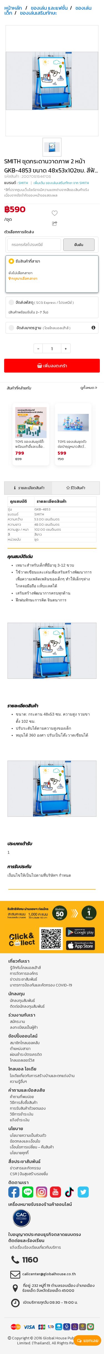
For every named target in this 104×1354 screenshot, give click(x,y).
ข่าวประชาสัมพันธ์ (23, 979)
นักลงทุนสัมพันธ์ (22, 1001)
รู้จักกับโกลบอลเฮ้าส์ (25, 968)
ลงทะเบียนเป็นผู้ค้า (24, 1027)
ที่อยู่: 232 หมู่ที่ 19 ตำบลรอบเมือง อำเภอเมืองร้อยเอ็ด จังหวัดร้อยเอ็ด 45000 (58, 1288)
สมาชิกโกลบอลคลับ (25, 1043)
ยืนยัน (78, 244)
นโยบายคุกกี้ (19, 1153)
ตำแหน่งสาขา (20, 1049)
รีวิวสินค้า (77, 488)
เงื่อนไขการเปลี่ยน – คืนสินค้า (32, 1147)
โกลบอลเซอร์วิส (22, 1060)
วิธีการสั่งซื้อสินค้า (23, 1103)
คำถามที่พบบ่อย (22, 1097)
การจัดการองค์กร (24, 973)
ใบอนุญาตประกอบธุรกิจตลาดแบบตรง (44, 1234)
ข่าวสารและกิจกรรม (25, 1168)
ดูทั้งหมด (87, 387)
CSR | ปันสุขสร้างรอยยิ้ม (29, 1174)
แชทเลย (90, 1340)
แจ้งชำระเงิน (19, 1120)
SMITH (23, 182)
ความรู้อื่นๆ (18, 1082)
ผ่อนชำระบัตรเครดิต (26, 1054)
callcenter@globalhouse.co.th (49, 1274)
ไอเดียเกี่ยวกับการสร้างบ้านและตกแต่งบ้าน (42, 1076)
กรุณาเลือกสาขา (24, 278)
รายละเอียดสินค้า (30, 488)
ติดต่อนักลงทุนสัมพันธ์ (27, 1006)
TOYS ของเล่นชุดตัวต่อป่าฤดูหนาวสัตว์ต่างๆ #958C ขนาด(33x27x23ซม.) (72, 444)
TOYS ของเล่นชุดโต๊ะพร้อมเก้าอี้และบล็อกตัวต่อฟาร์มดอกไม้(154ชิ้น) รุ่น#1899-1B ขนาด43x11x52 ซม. (30, 444)
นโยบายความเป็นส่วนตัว (28, 1135)
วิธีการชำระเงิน (21, 1114)
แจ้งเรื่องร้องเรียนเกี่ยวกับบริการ (35, 1247)
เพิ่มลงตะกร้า (54, 365)
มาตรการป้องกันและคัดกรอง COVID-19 (41, 985)
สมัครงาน (17, 1022)
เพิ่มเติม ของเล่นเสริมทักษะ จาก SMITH (61, 182)
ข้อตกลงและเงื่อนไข (25, 1141)
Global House (55, 1338)
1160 (30, 1259)
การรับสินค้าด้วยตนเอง (28, 1108)
